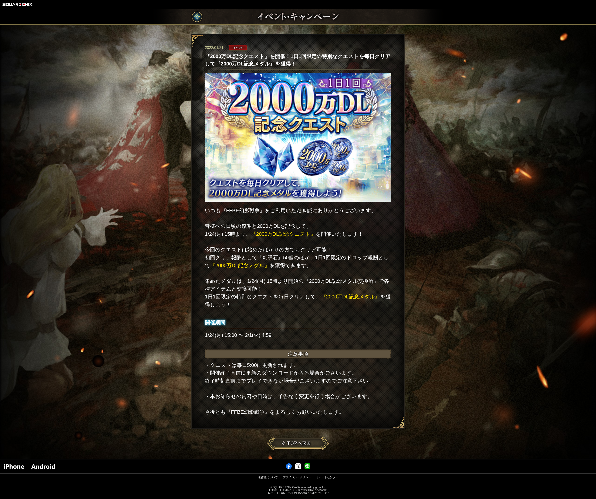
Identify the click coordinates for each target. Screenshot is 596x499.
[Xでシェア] (298, 468)
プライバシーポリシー (297, 477)
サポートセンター (327, 477)
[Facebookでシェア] (289, 468)
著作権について (268, 477)
